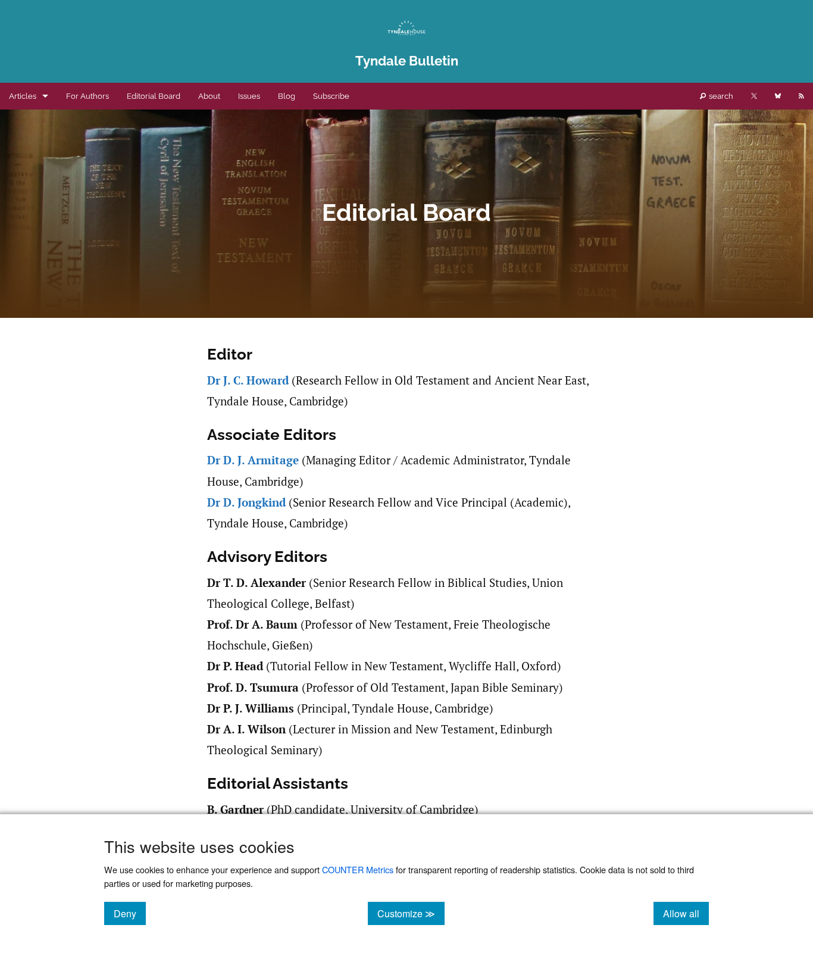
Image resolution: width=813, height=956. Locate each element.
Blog (286, 96)
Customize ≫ (411, 913)
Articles (22, 96)
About (209, 96)
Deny (130, 913)
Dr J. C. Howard (248, 380)
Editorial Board (153, 96)
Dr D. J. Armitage (253, 460)
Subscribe (331, 96)
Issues (249, 96)
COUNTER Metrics (357, 869)
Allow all (686, 913)
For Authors (87, 96)
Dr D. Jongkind (246, 502)
